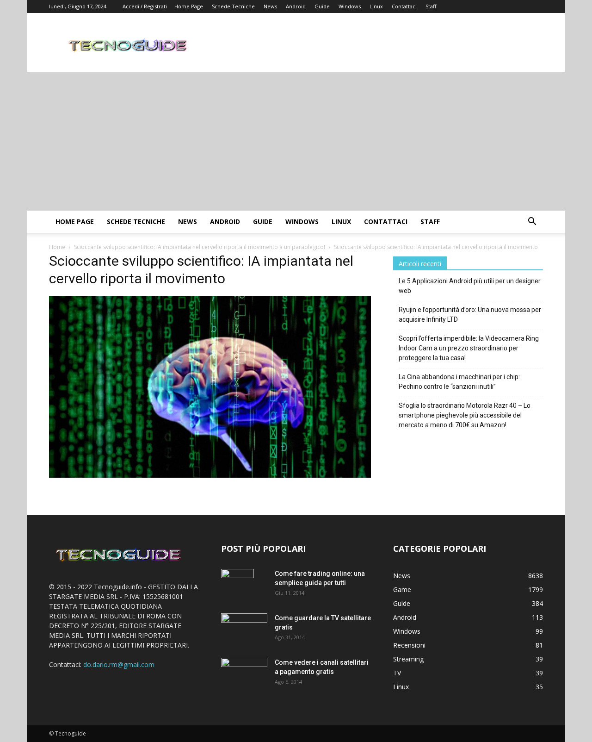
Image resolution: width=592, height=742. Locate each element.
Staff (431, 6)
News (270, 6)
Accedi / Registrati (145, 6)
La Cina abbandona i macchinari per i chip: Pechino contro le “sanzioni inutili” (459, 381)
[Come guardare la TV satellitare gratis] (244, 628)
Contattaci (404, 6)
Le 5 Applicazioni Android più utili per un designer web (470, 285)
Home (57, 247)
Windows (350, 6)
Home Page (188, 6)
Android (296, 6)
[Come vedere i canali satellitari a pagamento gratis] (244, 672)
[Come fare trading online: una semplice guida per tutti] (237, 585)
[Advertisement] (296, 141)
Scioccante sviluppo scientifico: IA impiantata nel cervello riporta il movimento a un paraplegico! (199, 247)
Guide (322, 6)
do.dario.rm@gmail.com (118, 664)
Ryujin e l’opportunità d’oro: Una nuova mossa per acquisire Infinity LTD (470, 314)
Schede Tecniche (233, 6)
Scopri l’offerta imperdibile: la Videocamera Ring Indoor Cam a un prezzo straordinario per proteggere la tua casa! (469, 348)
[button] (532, 222)
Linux (376, 6)
